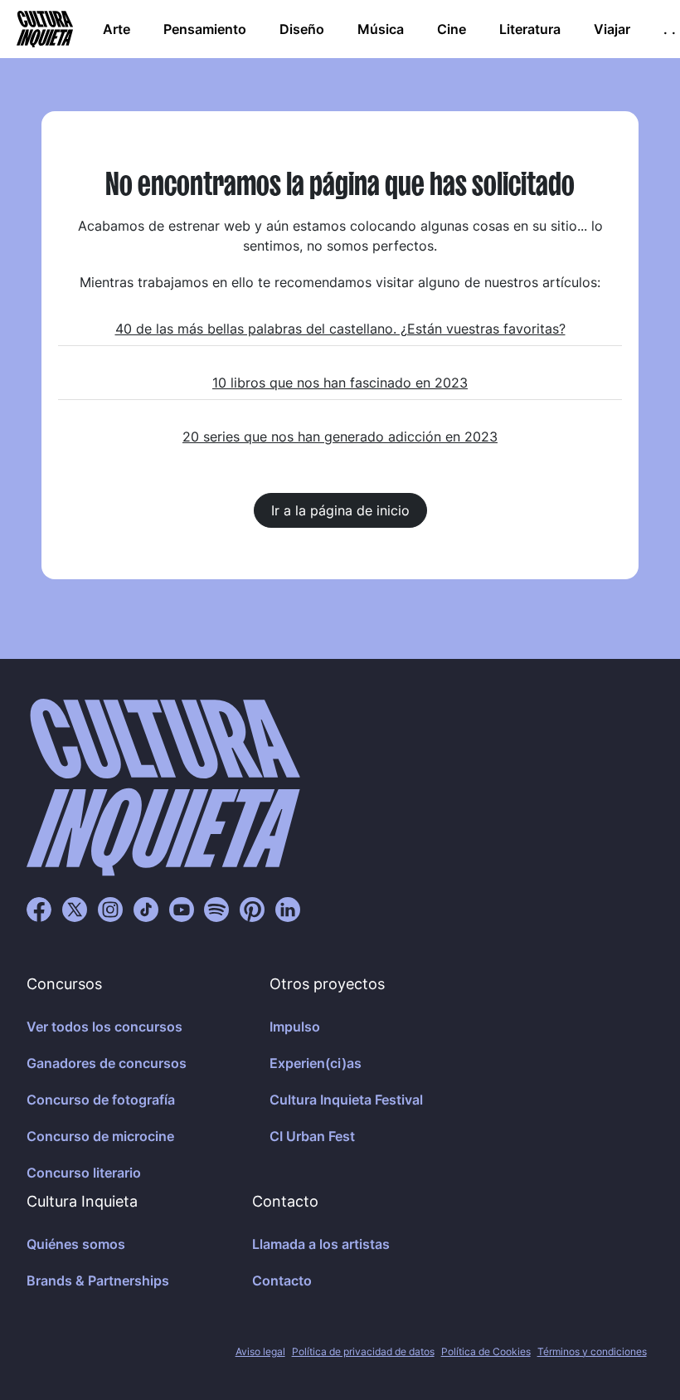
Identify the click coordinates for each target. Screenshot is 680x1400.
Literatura (530, 29)
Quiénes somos (76, 1244)
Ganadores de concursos (107, 1063)
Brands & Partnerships (98, 1280)
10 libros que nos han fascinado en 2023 (340, 382)
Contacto (282, 1280)
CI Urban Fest (312, 1136)
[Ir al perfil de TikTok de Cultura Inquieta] (146, 908)
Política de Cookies (486, 1351)
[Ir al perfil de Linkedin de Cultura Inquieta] (287, 908)
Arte (116, 29)
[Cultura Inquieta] (43, 29)
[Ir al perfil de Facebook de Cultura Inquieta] (39, 908)
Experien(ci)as (316, 1063)
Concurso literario (84, 1172)
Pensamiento (204, 29)
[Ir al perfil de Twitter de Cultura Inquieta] (74, 908)
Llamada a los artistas (321, 1244)
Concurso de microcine (100, 1136)
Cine (451, 29)
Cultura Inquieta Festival (346, 1099)
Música (380, 29)
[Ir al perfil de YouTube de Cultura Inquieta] (181, 908)
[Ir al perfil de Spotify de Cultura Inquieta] (216, 908)
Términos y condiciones (592, 1351)
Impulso (295, 1026)
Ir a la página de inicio (340, 510)
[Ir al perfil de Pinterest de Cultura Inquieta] (252, 908)
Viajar (612, 29)
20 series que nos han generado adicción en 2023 (340, 436)
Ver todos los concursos (104, 1026)
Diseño (301, 29)
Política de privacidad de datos (363, 1351)
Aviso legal (260, 1351)
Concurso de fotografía (101, 1099)
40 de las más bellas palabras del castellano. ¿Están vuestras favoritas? (340, 328)
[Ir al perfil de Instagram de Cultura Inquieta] (110, 908)
